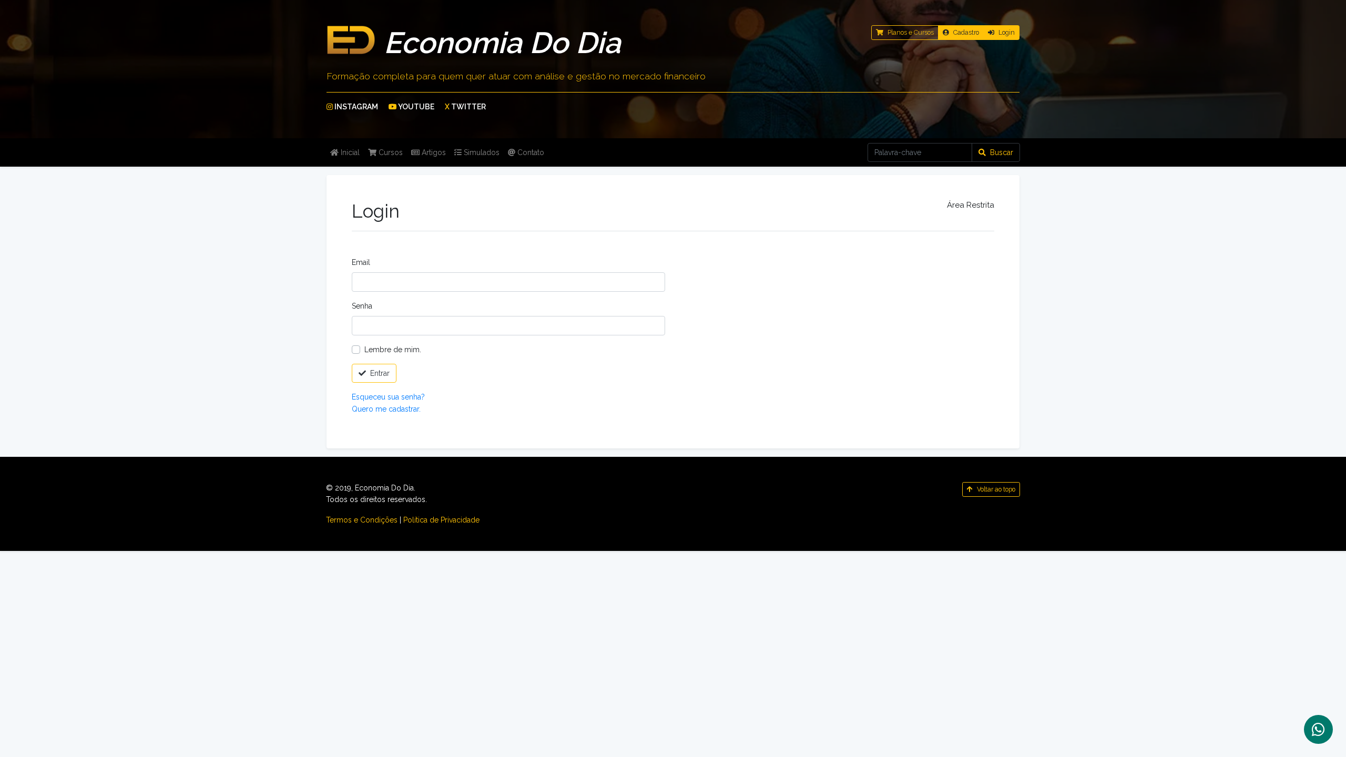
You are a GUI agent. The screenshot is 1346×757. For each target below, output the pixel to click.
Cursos (389, 152)
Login (1006, 32)
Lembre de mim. (392, 349)
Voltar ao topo (996, 489)
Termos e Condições (361, 520)
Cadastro (966, 32)
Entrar (380, 373)
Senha (362, 306)
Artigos (433, 152)
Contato (529, 152)
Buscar (1001, 152)
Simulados (480, 152)
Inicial (349, 152)
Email (361, 262)
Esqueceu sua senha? (388, 397)
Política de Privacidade (441, 520)
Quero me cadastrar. (386, 409)
